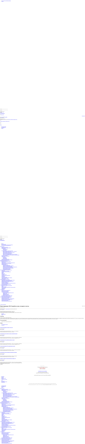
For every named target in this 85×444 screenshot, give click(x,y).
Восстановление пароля (4, 381)
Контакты (3, 377)
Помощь (2, 1)
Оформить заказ (15, 119)
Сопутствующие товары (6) (5, 324)
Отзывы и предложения (4, 379)
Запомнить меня (2, 111)
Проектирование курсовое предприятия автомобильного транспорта (8, 352)
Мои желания (3, 382)
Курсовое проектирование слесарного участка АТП (6, 327)
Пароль (1, 110)
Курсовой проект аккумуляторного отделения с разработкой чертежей (8, 333)
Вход (2, 380)
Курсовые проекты (4, 127)
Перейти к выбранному (11, 119)
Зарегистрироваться (2, 113)
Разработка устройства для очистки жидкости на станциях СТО (8, 358)
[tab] (3, 313)
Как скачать (3, 376)
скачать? (3, 309)
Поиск (2, 128)
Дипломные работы (4, 126)
